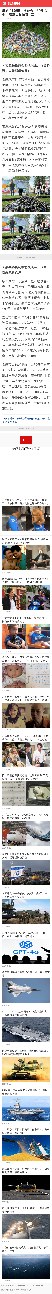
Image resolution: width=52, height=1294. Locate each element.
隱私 (26, 1289)
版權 (31, 1289)
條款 (22, 1289)
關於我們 (5, 1289)
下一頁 (26, 440)
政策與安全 (14, 1289)
